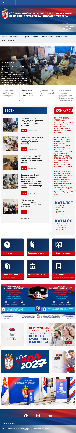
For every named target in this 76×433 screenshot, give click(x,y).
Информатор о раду (62, 253)
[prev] (25, 62)
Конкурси (25, 37)
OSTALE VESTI (25, 219)
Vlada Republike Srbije (36, 275)
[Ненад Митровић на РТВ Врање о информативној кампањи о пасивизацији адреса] (10, 162)
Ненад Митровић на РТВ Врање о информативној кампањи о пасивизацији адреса (31, 159)
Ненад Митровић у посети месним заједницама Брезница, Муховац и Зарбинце (13, 67)
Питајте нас (7, 253)
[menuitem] (64, 23)
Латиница (65, 26)
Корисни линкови (62, 37)
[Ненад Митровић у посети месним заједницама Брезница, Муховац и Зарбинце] (10, 143)
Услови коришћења (9, 423)
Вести (3, 2)
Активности (14, 37)
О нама (4, 37)
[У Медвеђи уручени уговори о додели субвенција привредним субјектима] (10, 206)
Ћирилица (72, 26)
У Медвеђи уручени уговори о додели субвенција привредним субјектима (31, 203)
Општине (35, 37)
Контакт (11, 41)
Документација (47, 37)
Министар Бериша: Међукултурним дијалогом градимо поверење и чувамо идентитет (32, 122)
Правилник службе (36, 253)
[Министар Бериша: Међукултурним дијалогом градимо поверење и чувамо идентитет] (10, 125)
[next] (29, 62)
